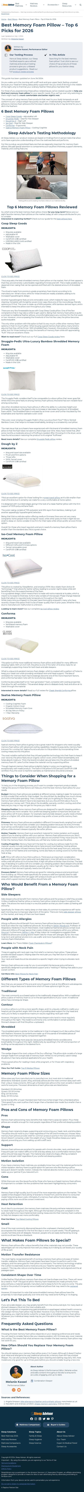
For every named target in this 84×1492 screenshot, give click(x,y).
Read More (5, 14)
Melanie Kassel (17, 39)
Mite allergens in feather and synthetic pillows (41, 1402)
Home (3, 19)
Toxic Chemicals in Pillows (40, 943)
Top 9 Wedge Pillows (30, 1068)
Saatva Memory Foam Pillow (18, 128)
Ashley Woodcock (61, 926)
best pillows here (64, 219)
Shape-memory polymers (46, 1404)
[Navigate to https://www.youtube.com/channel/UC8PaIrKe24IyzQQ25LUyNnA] (19, 1390)
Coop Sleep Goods (14, 116)
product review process (23, 72)
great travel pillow (52, 498)
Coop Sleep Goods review (49, 337)
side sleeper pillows (72, 912)
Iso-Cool (9, 123)
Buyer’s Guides (58, 1425)
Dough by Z (11, 121)
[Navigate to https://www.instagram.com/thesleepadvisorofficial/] (13, 1390)
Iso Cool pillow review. (49, 609)
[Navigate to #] (80, 5)
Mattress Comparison (30, 1425)
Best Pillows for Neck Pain (26, 974)
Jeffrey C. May (28, 932)
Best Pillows (12, 19)
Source (5, 932)
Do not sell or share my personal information (18, 1484)
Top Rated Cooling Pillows (27, 1219)
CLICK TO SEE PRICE (10, 277)
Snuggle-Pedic (12, 119)
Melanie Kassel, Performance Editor (30, 49)
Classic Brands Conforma (60, 691)
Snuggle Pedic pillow (46, 439)
